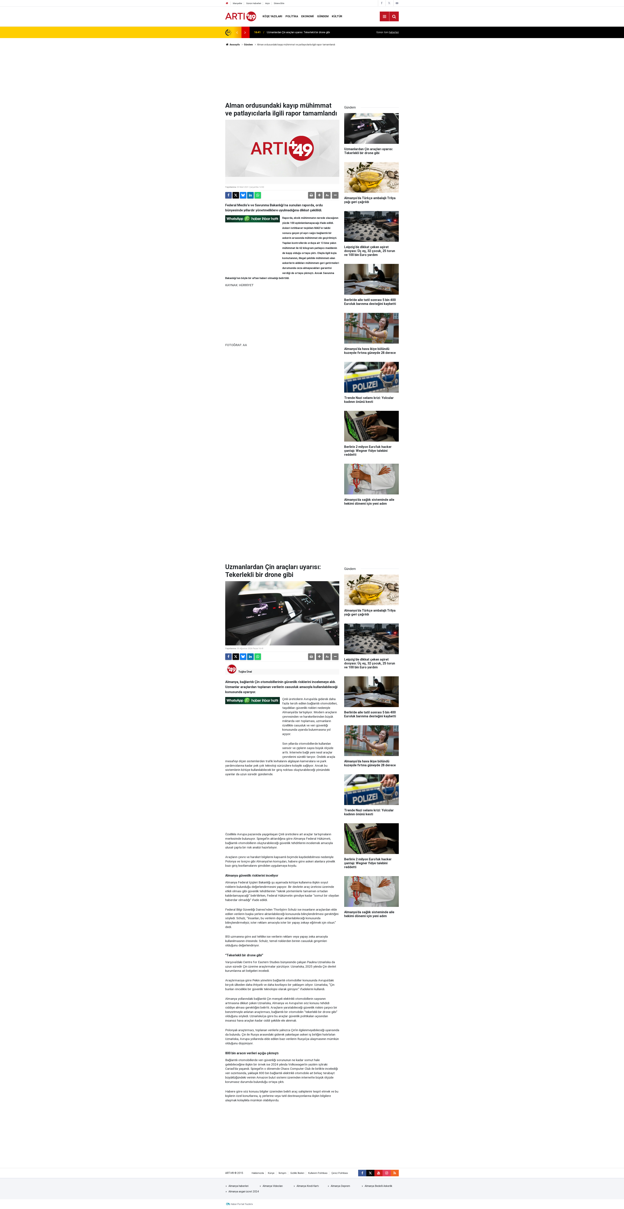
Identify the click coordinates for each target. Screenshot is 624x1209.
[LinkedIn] (250, 195)
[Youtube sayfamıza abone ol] (378, 1173)
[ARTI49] (240, 16)
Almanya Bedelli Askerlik (378, 1186)
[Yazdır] (311, 195)
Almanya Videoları (273, 1186)
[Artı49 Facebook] (381, 3)
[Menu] (384, 17)
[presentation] (237, 32)
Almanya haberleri (238, 1186)
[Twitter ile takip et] (370, 1173)
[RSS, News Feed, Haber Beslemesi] (395, 1173)
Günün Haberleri (253, 3)
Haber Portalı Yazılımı (242, 1204)
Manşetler (237, 3)
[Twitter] (236, 195)
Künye (271, 1173)
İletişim (282, 1173)
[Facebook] (228, 195)
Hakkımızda (258, 1173)
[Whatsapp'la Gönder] (257, 195)
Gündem (323, 16)
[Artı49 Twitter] (389, 3)
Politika (292, 16)
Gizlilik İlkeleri (297, 1173)
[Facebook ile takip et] (362, 1173)
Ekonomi (307, 16)
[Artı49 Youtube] (397, 3)
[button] (319, 195)
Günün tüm (387, 32)
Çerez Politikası (340, 1173)
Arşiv (267, 3)
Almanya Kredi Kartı (308, 1186)
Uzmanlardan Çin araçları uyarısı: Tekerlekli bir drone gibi (298, 32)
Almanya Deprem (340, 1186)
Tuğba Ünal (245, 671)
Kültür (337, 16)
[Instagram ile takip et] (387, 1173)
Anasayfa (234, 44)
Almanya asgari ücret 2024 (243, 1191)
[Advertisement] (312, 74)
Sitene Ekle (279, 3)
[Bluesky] (243, 195)
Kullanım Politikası (317, 1173)
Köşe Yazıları (272, 16)
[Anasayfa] (227, 3)
